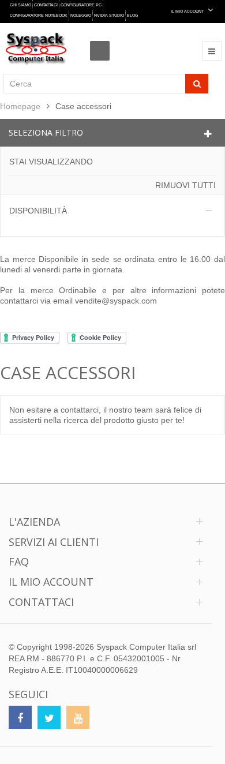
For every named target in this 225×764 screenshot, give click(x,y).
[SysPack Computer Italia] (36, 48)
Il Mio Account (188, 11)
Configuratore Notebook (39, 15)
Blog (132, 15)
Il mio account (51, 582)
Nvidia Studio (109, 15)
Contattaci (46, 5)
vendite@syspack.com (116, 300)
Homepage (20, 106)
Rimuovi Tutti (185, 185)
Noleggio (80, 15)
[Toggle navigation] (212, 51)
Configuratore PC (81, 5)
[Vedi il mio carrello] (103, 40)
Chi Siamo (20, 5)
